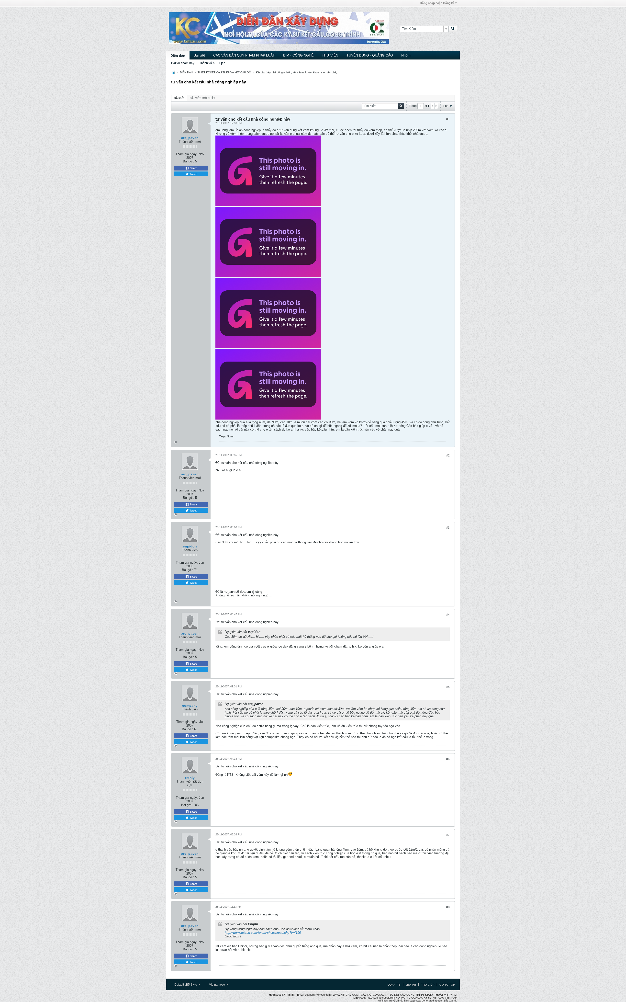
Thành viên (206, 63)
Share (193, 168)
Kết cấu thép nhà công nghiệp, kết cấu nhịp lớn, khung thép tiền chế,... (297, 72)
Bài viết (199, 55)
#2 (448, 455)
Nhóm (406, 55)
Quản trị (394, 984)
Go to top (447, 984)
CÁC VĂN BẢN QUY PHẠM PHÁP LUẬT (244, 55)
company (190, 705)
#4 (448, 614)
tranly (190, 778)
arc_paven (190, 138)
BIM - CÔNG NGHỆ (298, 55)
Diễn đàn (177, 55)
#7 (448, 835)
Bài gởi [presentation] (179, 98)
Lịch (222, 63)
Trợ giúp (427, 984)
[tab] (179, 98)
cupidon (190, 546)
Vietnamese (217, 984)
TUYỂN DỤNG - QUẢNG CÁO (370, 55)
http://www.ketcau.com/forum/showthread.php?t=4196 (263, 932)
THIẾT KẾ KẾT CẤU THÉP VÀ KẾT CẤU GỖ (224, 72)
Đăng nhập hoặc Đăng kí (437, 3)
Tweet (193, 174)
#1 (448, 119)
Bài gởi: (188, 161)
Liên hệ (411, 984)
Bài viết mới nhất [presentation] (202, 98)
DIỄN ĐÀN (186, 72)
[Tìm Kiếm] (452, 29)
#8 (448, 907)
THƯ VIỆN (330, 55)
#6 (448, 759)
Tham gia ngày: (187, 154)
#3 (448, 527)
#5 (448, 687)
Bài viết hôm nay (182, 63)
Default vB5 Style (186, 984)
